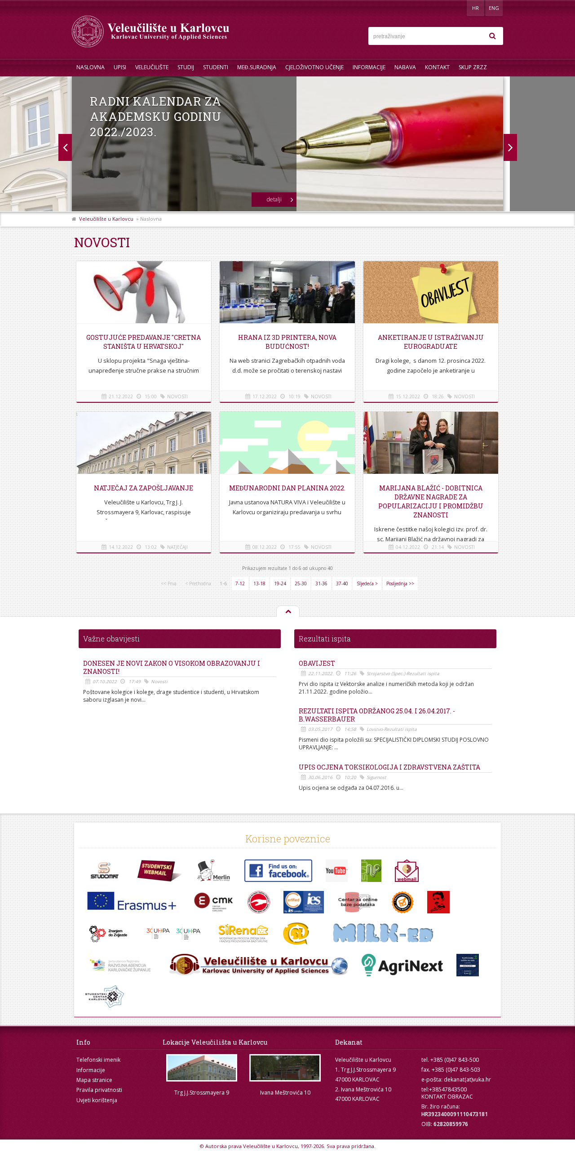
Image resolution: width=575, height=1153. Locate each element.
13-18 (259, 583)
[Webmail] (407, 870)
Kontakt (437, 67)
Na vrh (287, 612)
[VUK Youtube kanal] (337, 870)
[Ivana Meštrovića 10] (285, 1068)
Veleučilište (151, 67)
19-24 (280, 583)
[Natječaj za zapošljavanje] (143, 445)
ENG (494, 7)
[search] (492, 36)
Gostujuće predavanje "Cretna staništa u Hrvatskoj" (143, 342)
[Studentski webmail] (160, 870)
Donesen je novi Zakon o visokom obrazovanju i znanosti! (171, 667)
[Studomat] (104, 870)
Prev (510, 147)
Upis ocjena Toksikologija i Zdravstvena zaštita (389, 767)
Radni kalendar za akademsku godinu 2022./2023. (155, 116)
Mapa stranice (94, 1080)
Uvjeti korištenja (96, 1100)
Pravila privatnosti (99, 1090)
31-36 (321, 583)
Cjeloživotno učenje (314, 67)
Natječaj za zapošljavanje (143, 488)
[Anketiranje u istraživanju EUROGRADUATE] (430, 294)
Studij (185, 67)
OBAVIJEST (317, 663)
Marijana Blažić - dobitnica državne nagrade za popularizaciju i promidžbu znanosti (430, 501)
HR (475, 7)
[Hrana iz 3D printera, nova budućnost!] (287, 294)
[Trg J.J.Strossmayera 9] (201, 1068)
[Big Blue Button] (258, 965)
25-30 (301, 583)
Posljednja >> (400, 583)
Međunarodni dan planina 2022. (287, 488)
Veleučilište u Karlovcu (106, 218)
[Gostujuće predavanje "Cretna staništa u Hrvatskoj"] (143, 294)
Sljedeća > (367, 583)
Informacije (369, 67)
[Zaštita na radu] (259, 902)
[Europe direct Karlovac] (120, 965)
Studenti (215, 67)
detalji (274, 199)
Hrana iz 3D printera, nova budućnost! (287, 342)
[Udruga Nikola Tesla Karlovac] (438, 902)
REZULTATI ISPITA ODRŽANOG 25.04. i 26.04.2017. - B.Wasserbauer (377, 715)
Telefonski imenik (98, 1060)
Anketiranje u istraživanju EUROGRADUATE (431, 342)
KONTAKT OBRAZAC (447, 1096)
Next (65, 147)
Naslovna (90, 67)
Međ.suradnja (256, 67)
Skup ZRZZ (473, 67)
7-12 (240, 583)
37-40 (342, 583)
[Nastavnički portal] (371, 870)
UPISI (120, 67)
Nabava (405, 67)
